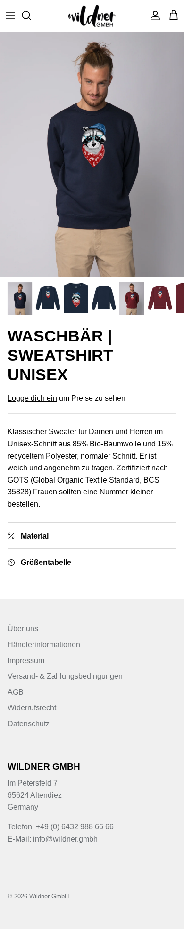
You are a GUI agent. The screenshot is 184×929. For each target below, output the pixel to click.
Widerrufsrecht (32, 708)
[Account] (152, 15)
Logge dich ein (32, 398)
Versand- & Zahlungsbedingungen (65, 676)
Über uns (23, 629)
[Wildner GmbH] (92, 16)
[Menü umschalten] (10, 15)
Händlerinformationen (44, 645)
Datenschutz (29, 724)
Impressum (26, 661)
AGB (16, 692)
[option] (92, 154)
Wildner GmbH (49, 896)
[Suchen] (31, 15)
